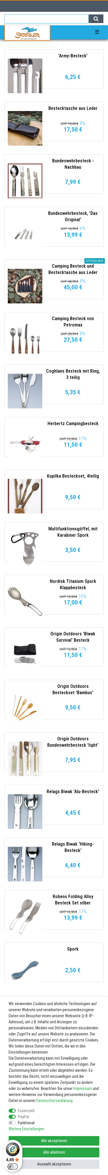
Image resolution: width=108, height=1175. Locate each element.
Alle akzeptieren (54, 1140)
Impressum (82, 1088)
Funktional (26, 1122)
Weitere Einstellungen (26, 1129)
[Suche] (96, 18)
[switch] (12, 1166)
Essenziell (26, 1110)
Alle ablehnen (54, 1152)
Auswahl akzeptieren (54, 1164)
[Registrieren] (17, 6)
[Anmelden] (6, 6)
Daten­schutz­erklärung (54, 1100)
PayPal (23, 1116)
